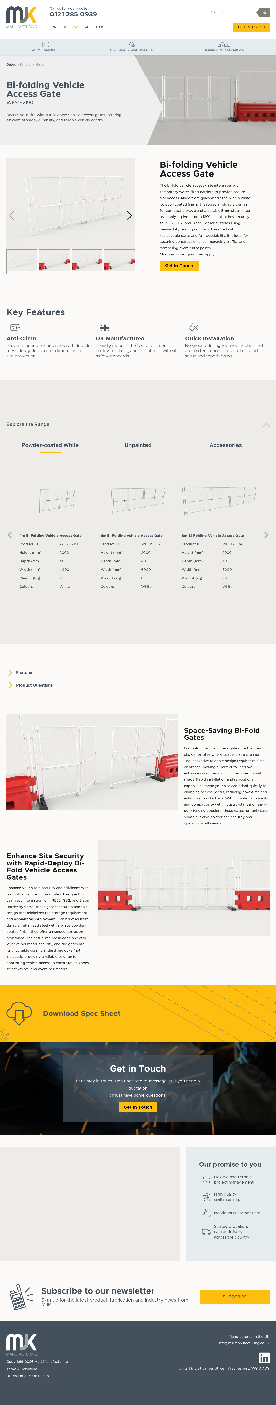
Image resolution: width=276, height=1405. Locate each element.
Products (62, 27)
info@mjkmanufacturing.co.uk (244, 1343)
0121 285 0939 (73, 14)
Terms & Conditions (21, 1369)
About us (94, 27)
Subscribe (235, 1296)
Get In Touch (251, 27)
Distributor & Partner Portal (28, 1376)
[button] (129, 215)
